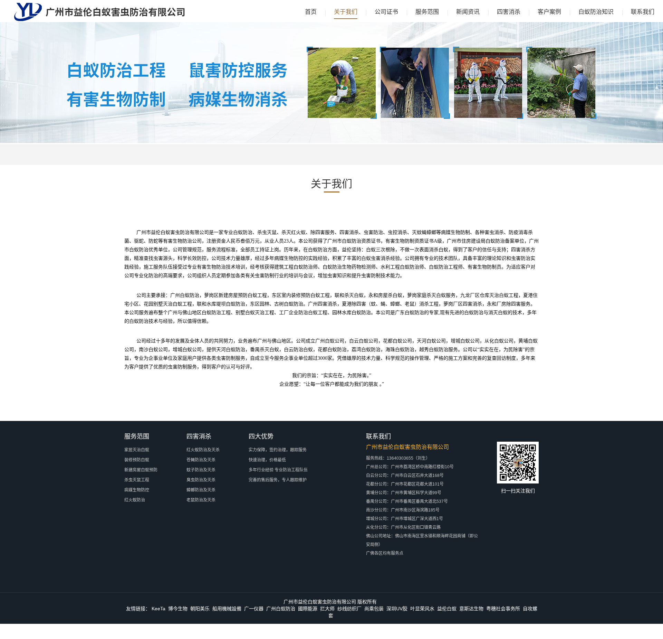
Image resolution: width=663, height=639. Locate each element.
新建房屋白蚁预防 (140, 470)
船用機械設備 (226, 608)
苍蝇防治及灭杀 (200, 460)
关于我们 (345, 12)
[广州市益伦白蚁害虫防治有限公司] (99, 19)
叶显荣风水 (422, 608)
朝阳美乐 (200, 608)
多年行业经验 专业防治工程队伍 (278, 470)
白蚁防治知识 (596, 12)
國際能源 (307, 608)
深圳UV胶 (396, 608)
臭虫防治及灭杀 (200, 480)
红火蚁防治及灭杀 (203, 450)
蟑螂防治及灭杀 (200, 490)
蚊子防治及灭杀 (200, 470)
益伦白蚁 (447, 608)
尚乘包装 (374, 608)
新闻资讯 (468, 12)
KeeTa (158, 608)
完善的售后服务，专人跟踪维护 (278, 480)
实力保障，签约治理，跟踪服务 (278, 450)
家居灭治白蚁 (136, 450)
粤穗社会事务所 (503, 608)
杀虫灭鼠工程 (136, 480)
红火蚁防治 (134, 500)
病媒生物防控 (136, 490)
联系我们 (642, 12)
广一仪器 (253, 608)
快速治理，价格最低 (267, 460)
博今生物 (178, 608)
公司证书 (386, 12)
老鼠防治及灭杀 (200, 500)
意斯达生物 (471, 608)
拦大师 (327, 608)
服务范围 (427, 12)
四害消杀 (508, 12)
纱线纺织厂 (349, 608)
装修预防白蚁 (136, 460)
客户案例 (549, 12)
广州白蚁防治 (280, 608)
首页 (311, 12)
